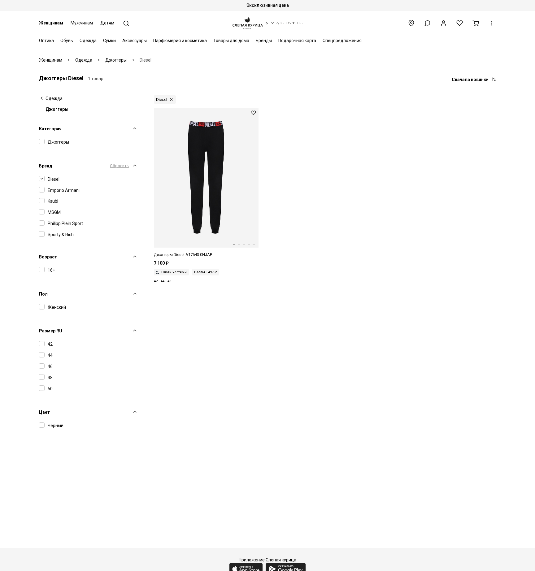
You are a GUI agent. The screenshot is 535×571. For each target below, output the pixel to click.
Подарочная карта (297, 40)
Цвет (44, 412)
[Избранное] (459, 23)
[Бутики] (411, 23)
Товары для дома (231, 40)
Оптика (46, 40)
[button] (427, 23)
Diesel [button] (161, 99)
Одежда (88, 40)
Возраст (48, 256)
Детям (107, 22)
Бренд (45, 165)
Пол (43, 294)
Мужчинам (82, 22)
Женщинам (51, 22)
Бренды (264, 40)
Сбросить (119, 165)
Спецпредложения (342, 40)
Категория (50, 128)
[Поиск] (126, 23)
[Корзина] (475, 23)
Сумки (109, 40)
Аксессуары (134, 40)
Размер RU (50, 330)
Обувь (66, 40)
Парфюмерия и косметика (180, 40)
